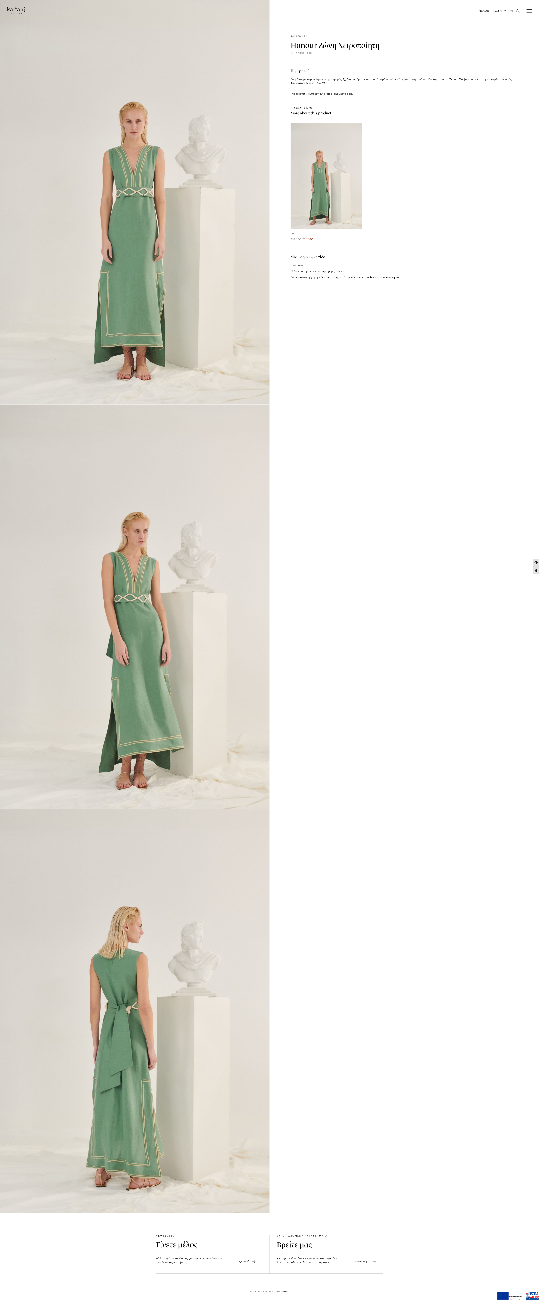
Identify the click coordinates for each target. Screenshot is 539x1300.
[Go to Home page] (16, 10)
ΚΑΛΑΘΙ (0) (499, 11)
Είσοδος (484, 11)
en (511, 11)
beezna (286, 1291)
